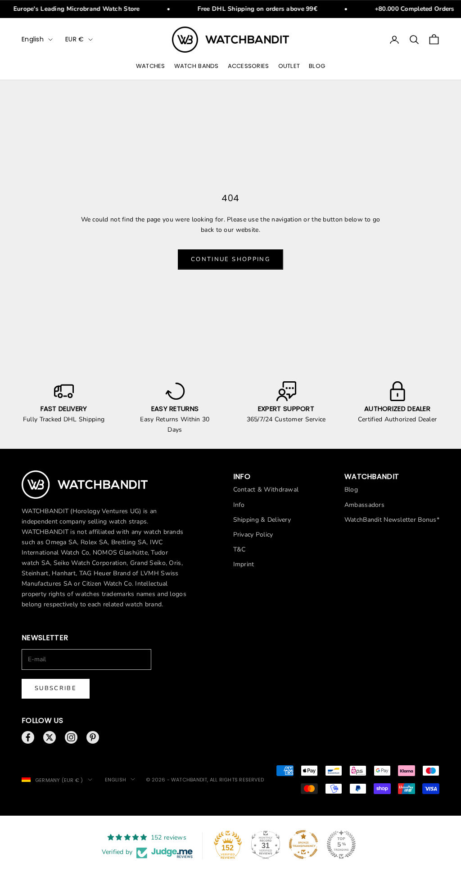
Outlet (289, 66)
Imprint (243, 564)
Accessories (248, 66)
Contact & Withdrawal (266, 489)
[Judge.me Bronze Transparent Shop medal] (303, 844)
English (33, 39)
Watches (150, 66)
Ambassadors (364, 505)
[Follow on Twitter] (49, 737)
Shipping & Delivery (262, 519)
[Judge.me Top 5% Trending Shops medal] (341, 844)
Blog (317, 66)
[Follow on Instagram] (71, 737)
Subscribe (56, 688)
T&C (239, 549)
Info (239, 505)
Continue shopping (230, 259)
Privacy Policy (253, 534)
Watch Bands (196, 66)
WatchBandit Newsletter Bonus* (391, 519)
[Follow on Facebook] (28, 737)
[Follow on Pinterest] (92, 737)
